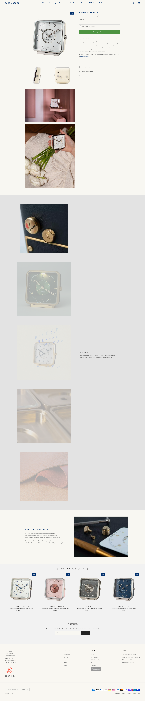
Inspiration (67, 660)
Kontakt (66, 657)
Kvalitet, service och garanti (129, 654)
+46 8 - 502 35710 (10, 658)
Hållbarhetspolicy (95, 660)
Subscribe (85, 633)
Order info (93, 665)
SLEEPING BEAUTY (36, 9)
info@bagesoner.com (10, 660)
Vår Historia (82, 3)
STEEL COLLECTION (25, 9)
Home (18, 9)
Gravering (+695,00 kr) (88, 26)
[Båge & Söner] (12, 3)
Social (65, 665)
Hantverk (62, 3)
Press (65, 662)
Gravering (52, 3)
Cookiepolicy (94, 657)
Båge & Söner (11, 693)
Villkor (92, 654)
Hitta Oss (92, 3)
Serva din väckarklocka (128, 662)
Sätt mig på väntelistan (99, 32)
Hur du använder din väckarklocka (131, 657)
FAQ (92, 662)
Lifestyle (72, 3)
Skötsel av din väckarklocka (129, 660)
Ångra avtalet (96, 669)
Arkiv (100, 3)
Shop (44, 3)
